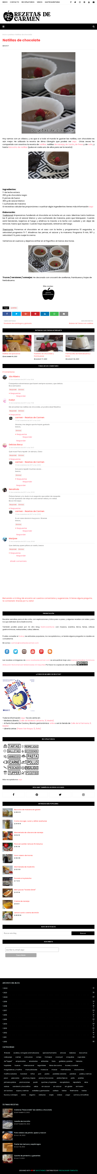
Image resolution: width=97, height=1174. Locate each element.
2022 (48, 988)
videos (59, 1095)
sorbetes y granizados (40, 1091)
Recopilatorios (28, 2)
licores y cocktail (71, 1065)
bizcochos (83, 1053)
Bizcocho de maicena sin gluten (27, 809)
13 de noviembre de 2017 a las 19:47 (21, 448)
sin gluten (68, 1086)
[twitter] (75, 2)
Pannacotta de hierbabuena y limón (78, 354)
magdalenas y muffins (13, 1070)
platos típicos (62, 1078)
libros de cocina (55, 1065)
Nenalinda (14, 489)
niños (32, 1074)
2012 (48, 1033)
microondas (79, 1070)
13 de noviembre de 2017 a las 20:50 (22, 541)
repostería (77, 1082)
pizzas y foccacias (46, 1078)
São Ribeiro (14, 376)
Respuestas (15, 393)
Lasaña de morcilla (22, 1121)
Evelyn (12, 400)
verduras (42, 1095)
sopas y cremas (22, 1091)
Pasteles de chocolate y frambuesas (44, 354)
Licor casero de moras (23, 855)
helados (79, 1061)
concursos (28, 1057)
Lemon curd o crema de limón (26, 912)
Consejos (48, 1057)
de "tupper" (8, 1061)
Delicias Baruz (16, 444)
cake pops (8, 1057)
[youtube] (89, 2)
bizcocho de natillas (18, 147)
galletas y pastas (65, 1061)
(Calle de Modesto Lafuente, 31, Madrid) (36, 720)
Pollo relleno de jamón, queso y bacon (30, 1133)
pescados (15, 1078)
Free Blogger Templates (68, 1170)
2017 (48, 1010)
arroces (63, 1053)
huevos (17, 1065)
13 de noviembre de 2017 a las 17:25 (21, 403)
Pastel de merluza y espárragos (27, 1144)
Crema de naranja (21, 901)
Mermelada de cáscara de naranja (28, 832)
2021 (48, 992)
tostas (84, 1091)
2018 (48, 1006)
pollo (73, 1078)
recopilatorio (65, 1082)
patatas (73, 1074)
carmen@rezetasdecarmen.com (25, 643)
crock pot (59, 1057)
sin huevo (79, 1086)
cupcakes (81, 1057)
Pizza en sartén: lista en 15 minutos (28, 844)
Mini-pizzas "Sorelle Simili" (25, 890)
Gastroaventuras (52, 2)
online (52, 723)
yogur (68, 1095)
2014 (48, 1024)
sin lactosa (8, 1091)
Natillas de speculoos (11, 353)
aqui (91, 206)
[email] (93, 2)
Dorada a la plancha (22, 878)
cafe (90, 144)
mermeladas (66, 1070)
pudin (35, 1082)
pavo (6, 1078)
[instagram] (79, 2)
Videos (39, 2)
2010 (48, 1041)
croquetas (70, 1057)
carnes (18, 1057)
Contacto (14, 2)
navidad (23, 1074)
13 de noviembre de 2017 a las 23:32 (28, 465)
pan (39, 1074)
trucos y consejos (11, 1095)
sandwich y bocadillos (21, 1086)
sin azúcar (57, 1086)
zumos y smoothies (81, 1095)
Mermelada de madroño (24, 867)
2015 (48, 1019)
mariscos (44, 1070)
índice (21, 636)
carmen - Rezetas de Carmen (29, 417)
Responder (13, 390)
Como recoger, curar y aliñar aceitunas (30, 821)
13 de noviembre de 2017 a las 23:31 (27, 420)
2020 (48, 997)
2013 (48, 1028)
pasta (47, 1074)
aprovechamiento (50, 1053)
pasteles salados (59, 1074)
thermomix (74, 1091)
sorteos (55, 1091)
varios (23, 1095)
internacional (29, 1065)
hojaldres (7, 1065)
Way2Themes (41, 1170)
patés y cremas (85, 1074)
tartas (64, 1091)
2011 (48, 1037)
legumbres (42, 1065)
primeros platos (10, 1082)
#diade (7, 1053)
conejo (38, 1057)
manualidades (31, 1070)
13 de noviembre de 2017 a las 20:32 (22, 492)
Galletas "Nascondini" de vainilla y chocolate (33, 1110)
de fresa (79, 144)
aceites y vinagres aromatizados (26, 1053)
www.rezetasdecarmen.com (38, 660)
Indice (5, 2)
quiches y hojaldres (48, 1082)
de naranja (59, 144)
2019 (48, 1001)
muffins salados (10, 1074)
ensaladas (33, 1061)
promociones (24, 1082)
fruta (53, 1061)
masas (54, 1070)
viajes (51, 1095)
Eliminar (21, 390)
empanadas (21, 1061)
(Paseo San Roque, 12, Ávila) (29, 728)
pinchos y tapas (29, 1078)
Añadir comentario (18, 561)
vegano (32, 1095)
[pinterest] (84, 2)
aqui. (75, 141)
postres (11, 34)
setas (36, 1086)
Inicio (5, 34)
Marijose (13, 538)
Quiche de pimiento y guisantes (27, 1155)
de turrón (69, 144)
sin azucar (46, 1086)
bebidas (72, 1053)
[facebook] (70, 2)
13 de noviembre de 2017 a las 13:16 (21, 379)
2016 (48, 1015)
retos (86, 1082)
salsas (6, 1086)
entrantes (44, 1061)
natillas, (42, 144)
